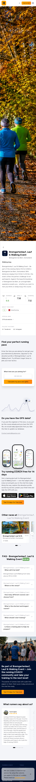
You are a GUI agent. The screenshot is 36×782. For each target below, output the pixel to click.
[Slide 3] (20, 545)
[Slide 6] (22, 747)
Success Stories (7, 781)
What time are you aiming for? (15, 371)
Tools (22, 765)
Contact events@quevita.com (11, 433)
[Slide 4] (19, 747)
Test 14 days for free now (12, 502)
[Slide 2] (18, 545)
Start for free (26, 3)
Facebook (7, 329)
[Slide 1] (16, 545)
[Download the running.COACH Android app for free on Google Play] (26, 495)
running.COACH (7, 765)
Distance (9, 295)
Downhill (31, 295)
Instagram (19, 329)
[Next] (32, 533)
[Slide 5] (21, 747)
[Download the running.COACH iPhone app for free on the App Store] (9, 495)
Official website (7, 319)
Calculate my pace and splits (18, 382)
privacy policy (20, 778)
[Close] (30, 774)
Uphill (19, 295)
